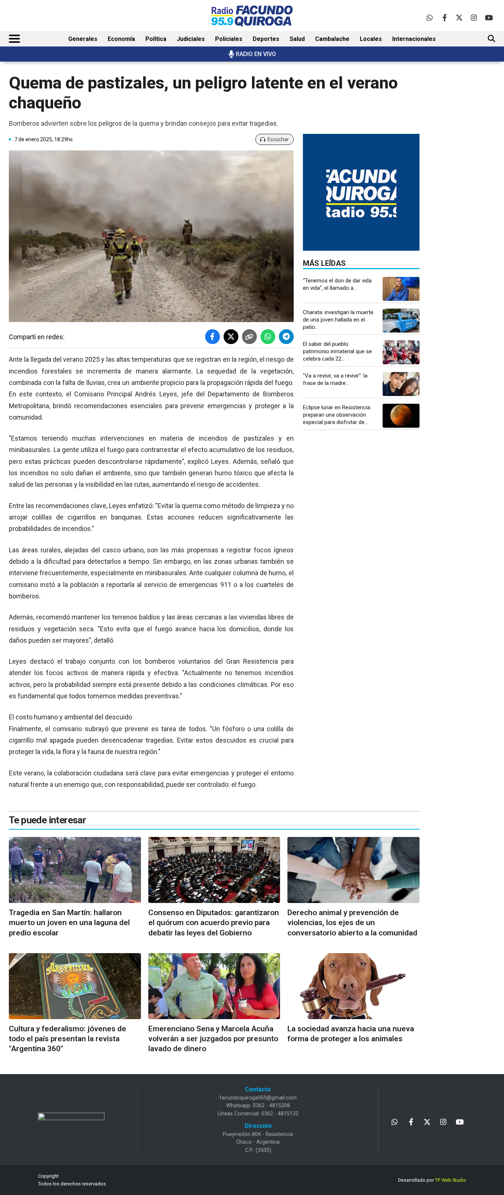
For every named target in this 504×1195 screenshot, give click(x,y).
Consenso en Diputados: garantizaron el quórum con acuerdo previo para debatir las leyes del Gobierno (213, 922)
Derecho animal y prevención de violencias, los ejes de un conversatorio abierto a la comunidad (352, 922)
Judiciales (191, 38)
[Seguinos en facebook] (444, 17)
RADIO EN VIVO (256, 54)
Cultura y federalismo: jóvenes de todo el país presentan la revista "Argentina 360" (67, 1038)
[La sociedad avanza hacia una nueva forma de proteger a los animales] (353, 986)
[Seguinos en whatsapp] (429, 17)
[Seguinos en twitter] (459, 17)
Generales (82, 38)
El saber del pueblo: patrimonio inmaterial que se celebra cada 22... (337, 351)
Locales (371, 38)
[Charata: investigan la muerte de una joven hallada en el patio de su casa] (401, 321)
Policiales (228, 38)
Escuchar (278, 139)
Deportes (266, 38)
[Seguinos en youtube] (488, 17)
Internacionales (414, 38)
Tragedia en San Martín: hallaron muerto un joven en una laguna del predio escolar (69, 922)
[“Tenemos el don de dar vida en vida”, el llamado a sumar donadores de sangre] (401, 289)
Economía (121, 38)
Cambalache (332, 38)
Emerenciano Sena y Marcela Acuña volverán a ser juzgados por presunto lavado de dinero (213, 1038)
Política (155, 38)
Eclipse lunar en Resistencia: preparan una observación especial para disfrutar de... (337, 414)
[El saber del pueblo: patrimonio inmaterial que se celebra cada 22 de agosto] (401, 352)
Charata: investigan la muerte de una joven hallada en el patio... (338, 319)
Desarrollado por (432, 1180)
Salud (297, 38)
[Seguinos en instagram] (473, 17)
